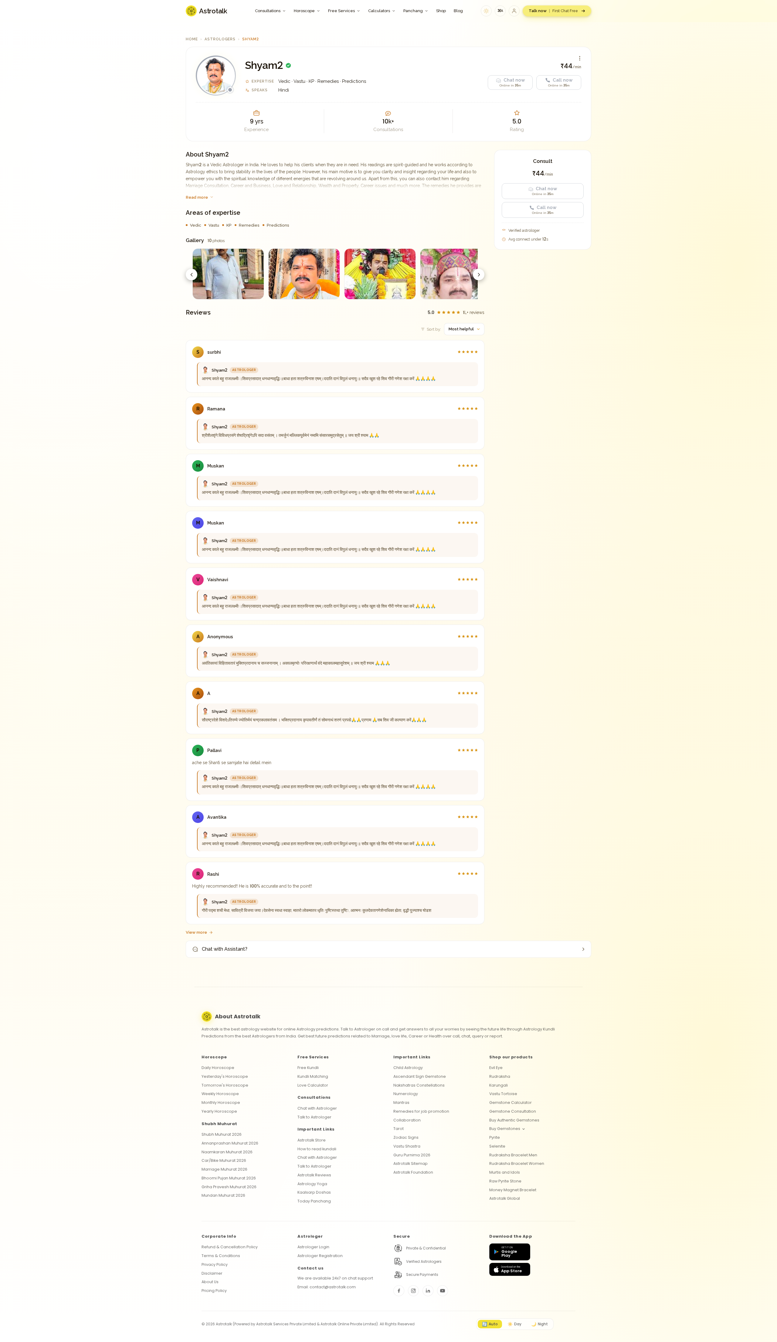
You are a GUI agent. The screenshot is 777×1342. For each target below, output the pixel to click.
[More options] (579, 58)
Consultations (267, 10)
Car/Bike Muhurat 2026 (224, 1160)
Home (192, 39)
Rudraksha (499, 1076)
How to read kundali (316, 1148)
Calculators (379, 10)
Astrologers (220, 39)
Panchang (413, 10)
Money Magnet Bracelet (512, 1189)
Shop (441, 10)
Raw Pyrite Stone (505, 1181)
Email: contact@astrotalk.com (326, 1287)
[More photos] (478, 274)
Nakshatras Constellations (419, 1085)
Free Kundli (308, 1067)
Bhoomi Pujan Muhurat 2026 (229, 1178)
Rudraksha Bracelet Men (513, 1155)
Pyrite (494, 1137)
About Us (210, 1281)
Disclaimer (212, 1273)
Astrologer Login (313, 1246)
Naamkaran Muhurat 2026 (227, 1152)
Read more (197, 197)
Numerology (405, 1093)
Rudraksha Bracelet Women (516, 1163)
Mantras (401, 1102)
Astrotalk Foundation (413, 1172)
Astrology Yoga (312, 1183)
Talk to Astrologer (314, 1117)
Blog (458, 10)
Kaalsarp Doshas (314, 1192)
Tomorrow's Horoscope (225, 1085)
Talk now (553, 10)
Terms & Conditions (221, 1255)
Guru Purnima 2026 (411, 1155)
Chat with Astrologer (317, 1108)
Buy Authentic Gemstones (514, 1120)
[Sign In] (514, 10)
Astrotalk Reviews (314, 1175)
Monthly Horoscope (221, 1102)
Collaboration (407, 1120)
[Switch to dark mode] (486, 10)
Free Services (341, 10)
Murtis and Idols (504, 1172)
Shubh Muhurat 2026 (222, 1134)
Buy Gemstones (504, 1128)
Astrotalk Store (311, 1140)
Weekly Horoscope (220, 1093)
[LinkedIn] (427, 1290)
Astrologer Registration (320, 1255)
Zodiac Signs (406, 1137)
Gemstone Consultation (512, 1111)
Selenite (497, 1146)
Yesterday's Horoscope (225, 1076)
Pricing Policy (214, 1290)
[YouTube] (442, 1290)
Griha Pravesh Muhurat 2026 (229, 1186)
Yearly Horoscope (219, 1111)
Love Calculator (312, 1085)
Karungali (498, 1085)
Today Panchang (314, 1201)
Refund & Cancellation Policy (230, 1246)
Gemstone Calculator (510, 1102)
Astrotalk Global (504, 1198)
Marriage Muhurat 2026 (224, 1169)
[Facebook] (398, 1290)
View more (196, 932)
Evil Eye (496, 1067)
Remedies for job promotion (421, 1111)
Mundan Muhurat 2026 (223, 1195)
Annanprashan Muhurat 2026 (230, 1143)
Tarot (398, 1128)
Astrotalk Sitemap (410, 1163)
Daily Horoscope (218, 1067)
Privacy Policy (215, 1264)
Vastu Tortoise (503, 1093)
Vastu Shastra (406, 1146)
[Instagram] (413, 1290)
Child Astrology (408, 1067)
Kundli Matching (312, 1076)
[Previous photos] (191, 274)
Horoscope (304, 10)
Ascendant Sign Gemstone (419, 1076)
